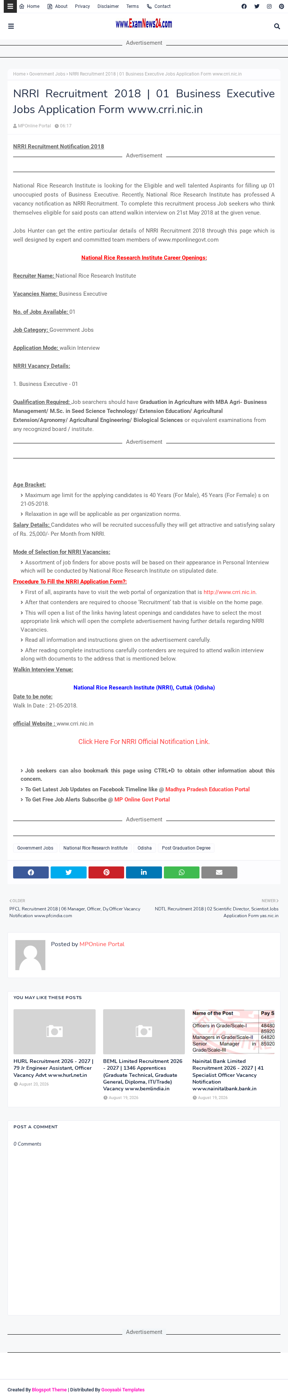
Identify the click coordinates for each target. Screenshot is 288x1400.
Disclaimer (108, 6)
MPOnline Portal (34, 126)
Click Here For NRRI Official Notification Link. (144, 741)
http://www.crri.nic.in (229, 592)
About (61, 6)
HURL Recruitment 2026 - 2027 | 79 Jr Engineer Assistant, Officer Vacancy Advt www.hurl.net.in (53, 1068)
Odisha (145, 848)
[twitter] (256, 6)
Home (33, 6)
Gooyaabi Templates (123, 1389)
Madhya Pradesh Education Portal (207, 789)
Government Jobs (47, 74)
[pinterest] (280, 6)
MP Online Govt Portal (142, 799)
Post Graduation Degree (186, 848)
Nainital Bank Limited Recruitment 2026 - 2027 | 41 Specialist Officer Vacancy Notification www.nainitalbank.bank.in (228, 1075)
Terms (132, 6)
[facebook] (244, 6)
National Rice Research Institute (95, 848)
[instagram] (269, 6)
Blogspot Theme (49, 1389)
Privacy (82, 6)
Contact (162, 6)
